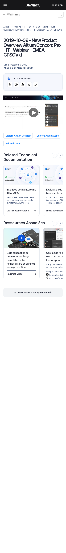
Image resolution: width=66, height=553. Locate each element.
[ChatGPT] (9, 84)
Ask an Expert (12, 143)
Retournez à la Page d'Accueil (35, 292)
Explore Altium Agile (48, 135)
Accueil (6, 27)
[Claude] (22, 84)
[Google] (29, 84)
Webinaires (13, 14)
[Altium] (33, 5)
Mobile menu (5, 5)
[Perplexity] (16, 84)
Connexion (56, 5)
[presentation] (60, 155)
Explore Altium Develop (18, 135)
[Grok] (35, 84)
